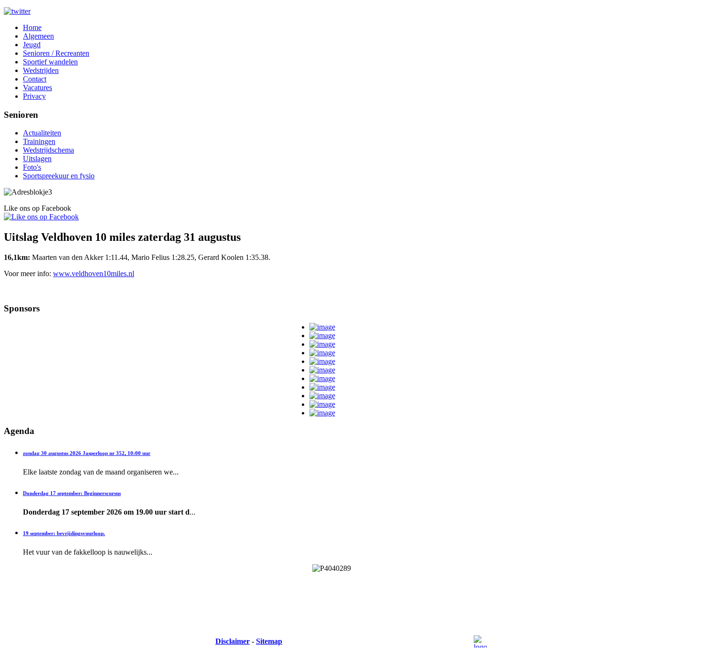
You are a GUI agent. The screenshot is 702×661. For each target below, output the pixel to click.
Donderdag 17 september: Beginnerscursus (72, 493)
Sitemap (269, 641)
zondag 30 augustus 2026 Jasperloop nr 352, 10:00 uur (86, 453)
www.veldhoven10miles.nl (93, 273)
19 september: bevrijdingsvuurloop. (64, 533)
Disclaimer (232, 641)
